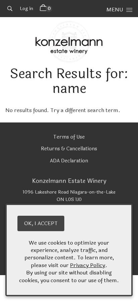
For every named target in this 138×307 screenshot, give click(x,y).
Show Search (9, 8)
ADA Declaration (69, 161)
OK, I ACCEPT (41, 223)
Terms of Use (69, 137)
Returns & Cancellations (69, 149)
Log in (26, 8)
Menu (115, 9)
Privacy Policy (87, 265)
